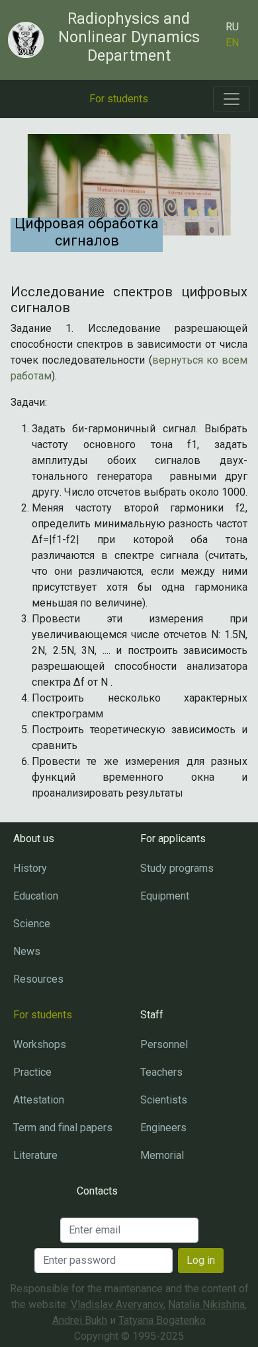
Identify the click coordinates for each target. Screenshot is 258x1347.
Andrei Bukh (79, 1320)
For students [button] (118, 98)
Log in (201, 1260)
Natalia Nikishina (206, 1304)
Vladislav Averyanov (117, 1304)
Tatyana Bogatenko (162, 1320)
